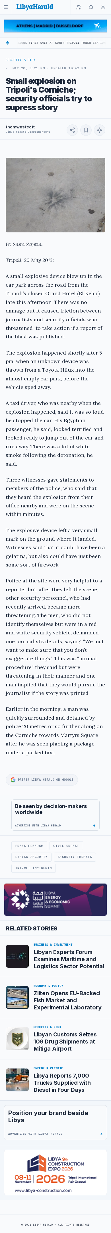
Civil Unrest (66, 846)
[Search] (91, 7)
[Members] (79, 7)
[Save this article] (86, 130)
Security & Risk (21, 60)
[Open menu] (6, 7)
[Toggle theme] (103, 7)
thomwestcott (20, 126)
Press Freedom (29, 846)
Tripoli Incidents (33, 868)
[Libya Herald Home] (34, 7)
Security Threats (75, 857)
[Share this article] (72, 130)
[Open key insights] (99, 130)
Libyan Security (31, 857)
